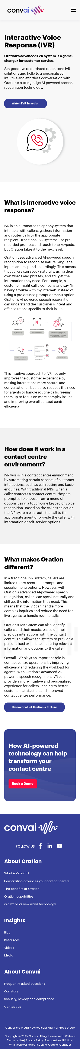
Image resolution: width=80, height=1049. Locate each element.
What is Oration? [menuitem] (16, 873)
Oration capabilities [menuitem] (18, 896)
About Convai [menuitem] (22, 971)
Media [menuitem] (8, 955)
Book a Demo (22, 783)
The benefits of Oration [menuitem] (21, 889)
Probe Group (67, 1027)
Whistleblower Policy (22, 1044)
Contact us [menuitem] (12, 1007)
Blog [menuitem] (7, 932)
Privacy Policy (34, 1040)
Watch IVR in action (25, 103)
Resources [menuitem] (12, 940)
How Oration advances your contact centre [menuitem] (37, 881)
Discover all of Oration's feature (34, 707)
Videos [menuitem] (9, 948)
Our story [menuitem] (11, 991)
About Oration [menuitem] (23, 861)
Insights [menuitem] (14, 920)
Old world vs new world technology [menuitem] (30, 904)
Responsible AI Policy (58, 1040)
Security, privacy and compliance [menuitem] (29, 999)
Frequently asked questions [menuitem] (24, 984)
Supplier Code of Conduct (54, 1044)
